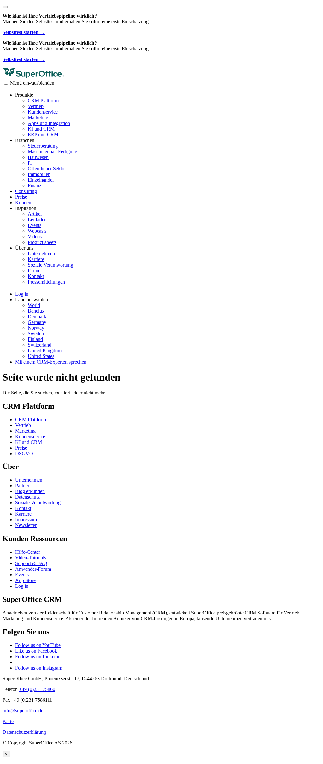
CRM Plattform (43, 100)
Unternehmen (41, 253)
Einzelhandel (41, 180)
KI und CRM (41, 129)
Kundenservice (43, 112)
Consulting (26, 191)
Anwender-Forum (33, 569)
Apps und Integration (49, 123)
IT (30, 163)
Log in (21, 586)
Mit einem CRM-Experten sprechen (50, 362)
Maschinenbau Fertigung (52, 151)
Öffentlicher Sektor (47, 168)
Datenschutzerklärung (24, 732)
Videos (35, 236)
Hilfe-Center (27, 552)
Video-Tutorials (30, 557)
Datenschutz (27, 497)
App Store (25, 580)
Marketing (38, 117)
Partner (35, 270)
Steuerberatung (43, 146)
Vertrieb (36, 106)
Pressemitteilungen (46, 282)
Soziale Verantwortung (50, 265)
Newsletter (26, 525)
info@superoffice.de (23, 710)
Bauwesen (38, 157)
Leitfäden (37, 219)
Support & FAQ (31, 563)
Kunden (23, 202)
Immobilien (39, 174)
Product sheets (42, 242)
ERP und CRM (43, 134)
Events (34, 225)
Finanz (34, 185)
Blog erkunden (30, 491)
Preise (21, 197)
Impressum (26, 519)
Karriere (36, 259)
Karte (8, 721)
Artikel (35, 214)
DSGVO (24, 453)
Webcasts (37, 231)
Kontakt (36, 276)
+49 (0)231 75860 (37, 689)
